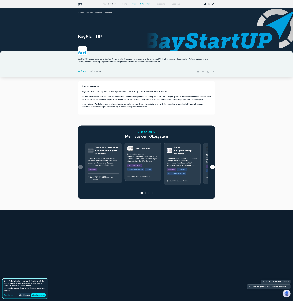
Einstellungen (9, 295)
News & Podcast (109, 4)
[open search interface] (205, 4)
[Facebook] (213, 72)
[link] (103, 163)
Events (124, 4)
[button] (212, 167)
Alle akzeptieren (38, 295)
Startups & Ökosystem (141, 4)
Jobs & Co (176, 4)
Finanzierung (161, 4)
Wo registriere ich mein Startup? (276, 282)
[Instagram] (203, 72)
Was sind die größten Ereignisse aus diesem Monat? (269, 287)
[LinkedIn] (208, 72)
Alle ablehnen (24, 295)
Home (82, 13)
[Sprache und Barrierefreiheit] (209, 4)
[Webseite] (198, 72)
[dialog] (25, 288)
